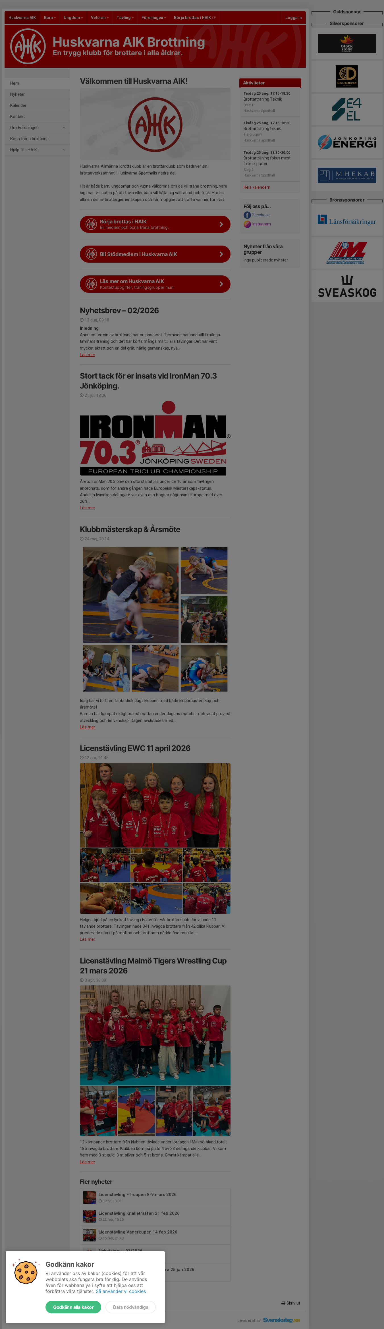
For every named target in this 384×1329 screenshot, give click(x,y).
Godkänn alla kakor (73, 1307)
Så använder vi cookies (121, 1291)
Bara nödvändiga (130, 1307)
